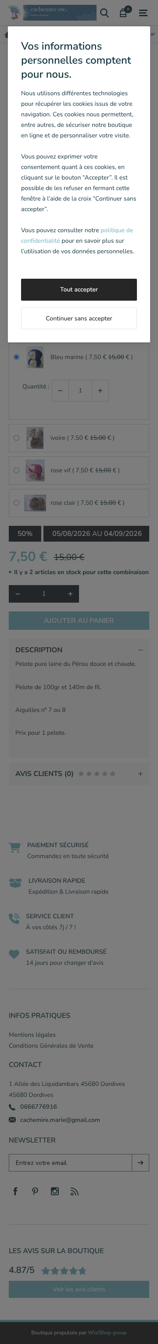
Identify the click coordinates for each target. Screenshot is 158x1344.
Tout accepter (79, 289)
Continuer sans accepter (79, 318)
